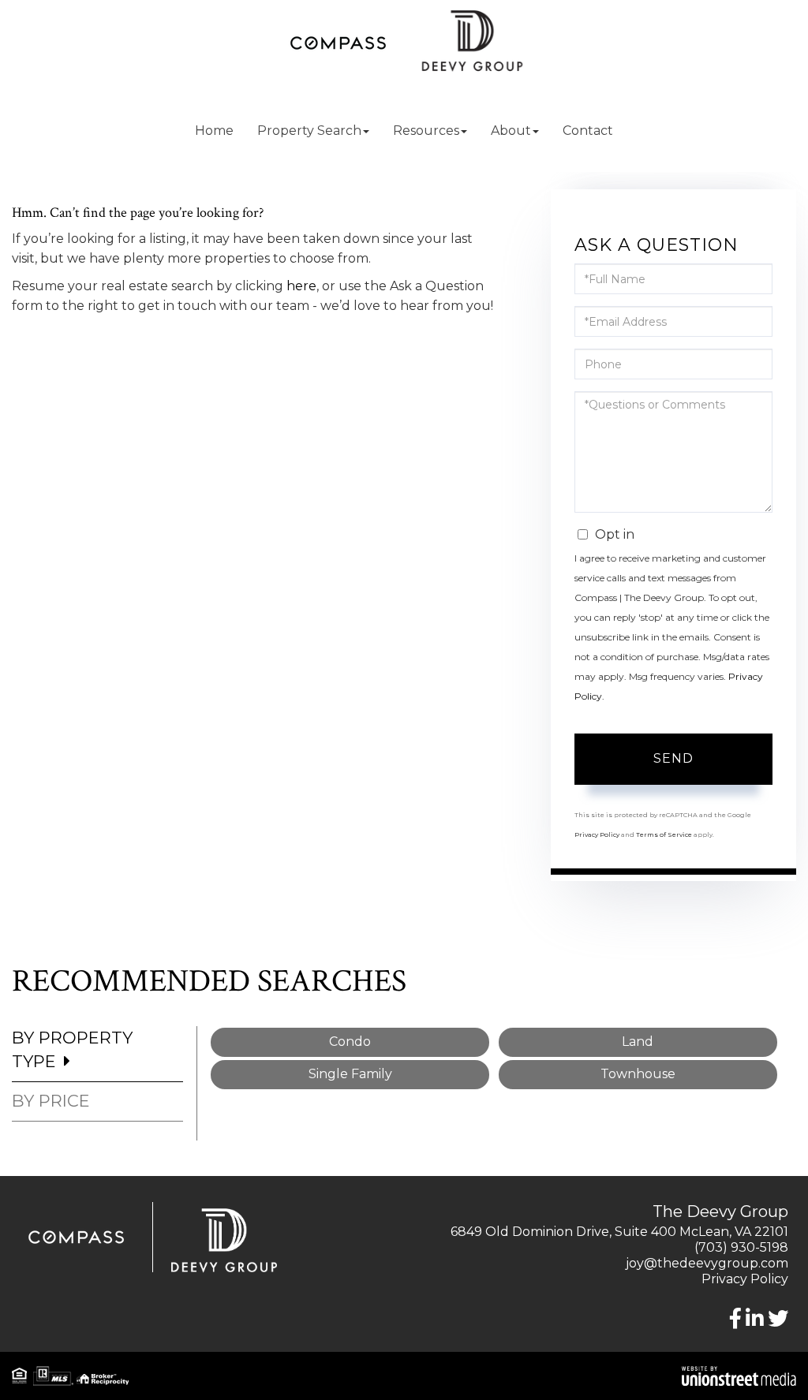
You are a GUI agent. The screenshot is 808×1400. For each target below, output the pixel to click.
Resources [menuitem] (426, 130)
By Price (51, 1101)
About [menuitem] (511, 130)
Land (637, 1041)
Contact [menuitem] (588, 130)
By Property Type (72, 1049)
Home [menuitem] (214, 130)
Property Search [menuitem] (309, 130)
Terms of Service (664, 834)
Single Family (350, 1073)
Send (673, 758)
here (301, 285)
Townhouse (637, 1073)
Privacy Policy (596, 834)
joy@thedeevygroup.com (707, 1263)
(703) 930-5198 (741, 1247)
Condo (350, 1041)
